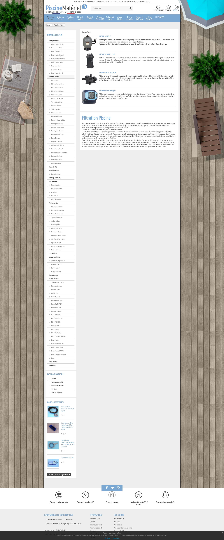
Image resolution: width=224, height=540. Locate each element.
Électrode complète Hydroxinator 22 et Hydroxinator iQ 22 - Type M (67, 426)
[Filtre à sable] (90, 43)
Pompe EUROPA (55, 289)
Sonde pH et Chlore (56, 217)
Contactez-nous (158, 10)
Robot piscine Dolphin (57, 48)
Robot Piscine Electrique (57, 44)
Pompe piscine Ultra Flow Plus (59, 152)
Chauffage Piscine (70, 18)
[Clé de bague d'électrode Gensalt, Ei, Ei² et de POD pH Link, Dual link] (53, 445)
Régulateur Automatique (57, 210)
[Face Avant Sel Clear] (53, 463)
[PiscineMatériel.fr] (67, 9)
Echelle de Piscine (56, 271)
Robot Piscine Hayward (57, 55)
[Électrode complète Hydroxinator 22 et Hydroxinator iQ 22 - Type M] (53, 428)
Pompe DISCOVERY (56, 311)
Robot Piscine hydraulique (58, 59)
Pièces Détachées (149, 18)
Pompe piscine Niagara (57, 134)
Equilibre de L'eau (56, 243)
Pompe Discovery (55, 138)
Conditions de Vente (57, 385)
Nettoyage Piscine (60, 18)
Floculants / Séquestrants (58, 246)
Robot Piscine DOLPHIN (57, 344)
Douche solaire (55, 268)
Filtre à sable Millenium (57, 91)
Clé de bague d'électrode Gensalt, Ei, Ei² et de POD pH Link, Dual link (67, 443)
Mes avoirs (117, 522)
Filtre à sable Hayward (57, 87)
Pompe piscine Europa (57, 131)
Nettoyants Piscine (56, 250)
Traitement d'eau (110, 18)
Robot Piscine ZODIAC (57, 347)
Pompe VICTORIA (55, 315)
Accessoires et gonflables (58, 261)
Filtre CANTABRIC (55, 322)
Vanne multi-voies (56, 105)
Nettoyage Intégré (56, 66)
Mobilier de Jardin (56, 264)
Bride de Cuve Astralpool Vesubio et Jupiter (67, 408)
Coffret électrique (56, 163)
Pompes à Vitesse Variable (58, 120)
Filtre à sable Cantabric (57, 84)
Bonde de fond (55, 196)
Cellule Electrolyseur (56, 214)
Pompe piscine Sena (56, 156)
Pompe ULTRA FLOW (56, 304)
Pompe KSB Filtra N (56, 142)
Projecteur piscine (56, 199)
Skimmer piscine (55, 185)
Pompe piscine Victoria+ (57, 145)
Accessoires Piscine (56, 69)
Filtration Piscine (50, 18)
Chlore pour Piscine (56, 228)
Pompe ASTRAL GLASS (57, 300)
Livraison (54, 389)
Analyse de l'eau (55, 221)
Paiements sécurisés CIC (85, 502)
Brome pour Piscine (56, 232)
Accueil (53, 378)
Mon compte (119, 515)
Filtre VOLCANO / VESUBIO (58, 336)
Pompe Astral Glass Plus (57, 149)
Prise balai (54, 192)
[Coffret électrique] (90, 97)
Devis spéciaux (53, 362)
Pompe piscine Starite (57, 124)
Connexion (168, 10)
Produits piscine (55, 225)
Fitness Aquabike (129, 18)
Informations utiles (55, 374)
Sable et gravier (55, 109)
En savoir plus (116, 538)
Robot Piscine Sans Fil (57, 73)
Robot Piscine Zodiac (56, 51)
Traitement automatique (57, 282)
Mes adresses (118, 525)
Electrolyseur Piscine (56, 207)
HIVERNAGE (159, 17)
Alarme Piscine (119, 18)
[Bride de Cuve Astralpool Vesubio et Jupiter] (53, 411)
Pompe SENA (54, 293)
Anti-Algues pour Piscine (58, 239)
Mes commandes (119, 519)
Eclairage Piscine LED (100, 18)
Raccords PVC (90, 18)
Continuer (107, 538)
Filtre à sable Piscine (56, 318)
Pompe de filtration (56, 116)
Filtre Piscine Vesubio (57, 98)
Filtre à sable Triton (56, 95)
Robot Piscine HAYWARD (57, 351)
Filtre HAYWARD (55, 326)
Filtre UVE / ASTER (56, 333)
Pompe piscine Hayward (57, 127)
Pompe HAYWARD (56, 308)
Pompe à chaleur (55, 174)
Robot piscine (55, 340)
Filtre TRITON (55, 329)
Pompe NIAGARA (55, 297)
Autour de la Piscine (139, 18)
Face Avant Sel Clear (67, 458)
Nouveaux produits (55, 402)
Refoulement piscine (56, 188)
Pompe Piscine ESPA (56, 160)
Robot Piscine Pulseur (57, 62)
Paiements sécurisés (57, 382)
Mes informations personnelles (123, 528)
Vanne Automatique (56, 102)
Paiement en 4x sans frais (59, 502)
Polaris (53, 358)
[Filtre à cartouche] (90, 61)
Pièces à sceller (80, 18)
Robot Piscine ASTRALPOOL (58, 354)
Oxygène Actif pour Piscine (58, 235)
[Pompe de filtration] (90, 79)
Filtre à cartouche (56, 113)
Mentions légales (56, 392)
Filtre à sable (54, 80)
